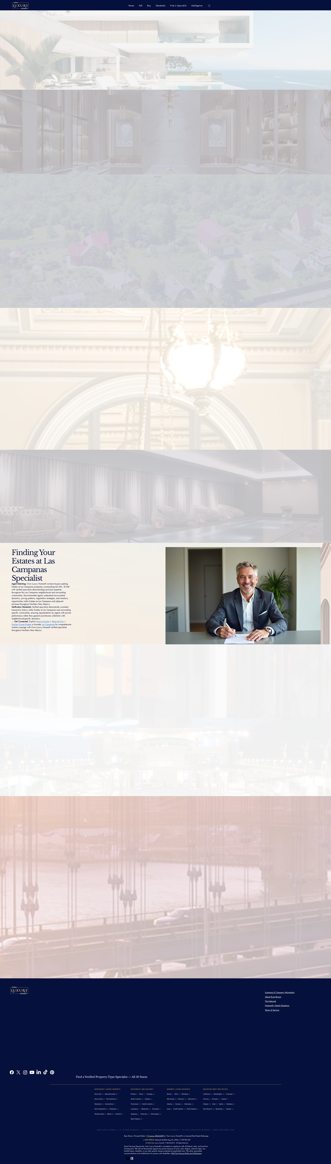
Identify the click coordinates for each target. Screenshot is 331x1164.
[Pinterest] (52, 1072)
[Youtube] (32, 1072)
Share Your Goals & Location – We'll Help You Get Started (180, 117)
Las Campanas (48, 624)
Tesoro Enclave (69, 292)
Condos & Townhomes (160, 767)
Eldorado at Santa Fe (43, 295)
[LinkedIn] (38, 1072)
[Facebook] (11, 1072)
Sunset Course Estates (21, 295)
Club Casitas (250, 427)
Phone (124, 146)
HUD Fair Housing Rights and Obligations (186, 1153)
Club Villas (43, 292)
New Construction (175, 680)
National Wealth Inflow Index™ (25, 1026)
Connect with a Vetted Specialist (47, 1035)
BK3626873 (57, 1021)
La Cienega (175, 776)
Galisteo (58, 295)
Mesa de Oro (58, 621)
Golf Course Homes (141, 680)
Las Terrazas (55, 292)
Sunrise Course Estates (180, 521)
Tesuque (164, 776)
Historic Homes (198, 767)
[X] (18, 1072)
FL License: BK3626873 (156, 1136)
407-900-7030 (37, 1018)
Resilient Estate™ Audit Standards (26, 1009)
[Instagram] (25, 1072)
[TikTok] (45, 1072)
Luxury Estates (158, 680)
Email (124, 136)
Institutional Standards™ (32, 1032)
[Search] (209, 5)
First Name (126, 117)
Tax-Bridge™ (25, 1035)
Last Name (126, 127)
